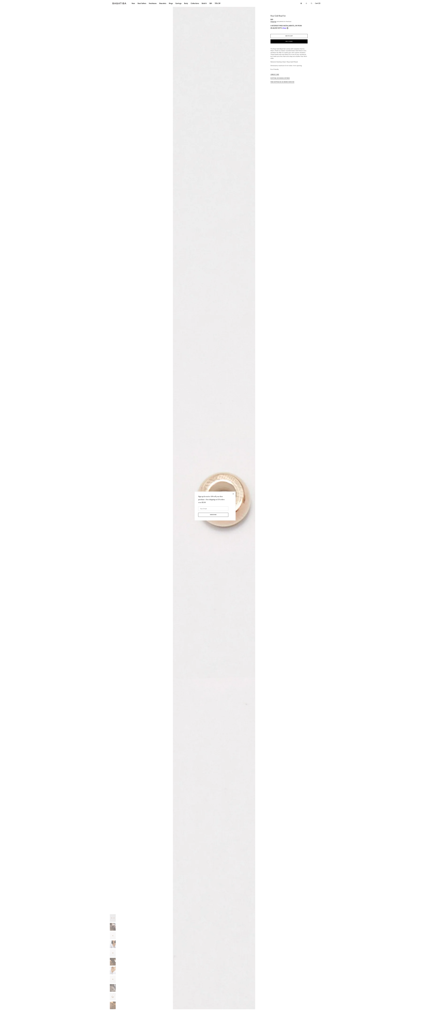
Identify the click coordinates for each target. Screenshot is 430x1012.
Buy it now (289, 41)
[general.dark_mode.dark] (306, 3)
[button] (301, 3)
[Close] (233, 493)
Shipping (273, 21)
